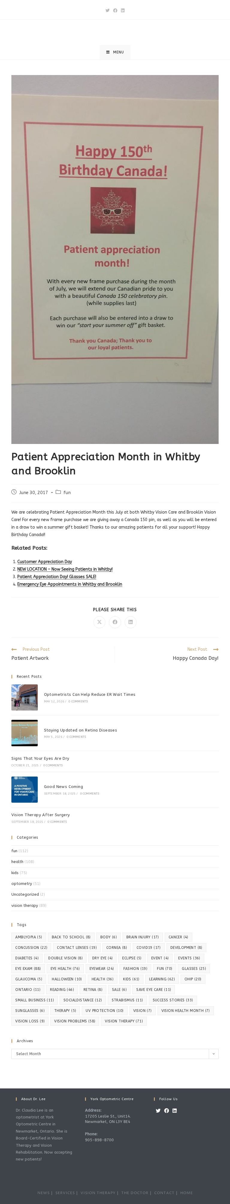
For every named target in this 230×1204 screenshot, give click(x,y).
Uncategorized (25, 894)
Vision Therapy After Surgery (40, 815)
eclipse (131, 958)
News (43, 1193)
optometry (21, 883)
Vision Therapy (98, 1193)
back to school (71, 937)
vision (142, 1011)
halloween (67, 979)
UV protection (104, 1011)
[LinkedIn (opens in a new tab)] (122, 10)
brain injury (142, 937)
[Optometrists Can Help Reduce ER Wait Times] (24, 697)
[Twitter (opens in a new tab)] (107, 10)
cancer (178, 937)
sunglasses (30, 1011)
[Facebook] (166, 1111)
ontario (27, 990)
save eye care (153, 990)
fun (67, 492)
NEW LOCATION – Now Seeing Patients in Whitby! (65, 569)
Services (65, 1193)
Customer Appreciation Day (44, 561)
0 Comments (78, 701)
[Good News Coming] (24, 790)
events (189, 958)
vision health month (185, 1011)
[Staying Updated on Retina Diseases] (24, 733)
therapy (65, 1011)
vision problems (74, 1021)
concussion (31, 948)
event (160, 958)
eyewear (102, 969)
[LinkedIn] (174, 1111)
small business (34, 1000)
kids (15, 873)
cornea (116, 948)
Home (186, 1193)
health (17, 861)
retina (93, 990)
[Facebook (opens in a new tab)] (115, 10)
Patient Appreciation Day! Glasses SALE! (56, 576)
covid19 (149, 948)
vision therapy (24, 905)
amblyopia (28, 937)
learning (162, 979)
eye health (65, 969)
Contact (164, 1193)
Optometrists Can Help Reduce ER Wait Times (90, 694)
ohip (193, 979)
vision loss (30, 1021)
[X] (158, 1111)
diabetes (27, 958)
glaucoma (28, 979)
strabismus (127, 1000)
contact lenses (77, 948)
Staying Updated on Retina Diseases (80, 730)
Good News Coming (63, 786)
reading (62, 990)
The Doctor (135, 1193)
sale (119, 990)
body (108, 937)
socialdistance (82, 1000)
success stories (173, 1000)
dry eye (102, 958)
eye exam (28, 969)
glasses (194, 969)
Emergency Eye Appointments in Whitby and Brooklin (69, 584)
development (186, 948)
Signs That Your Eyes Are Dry (40, 758)
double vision (65, 958)
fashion (135, 969)
